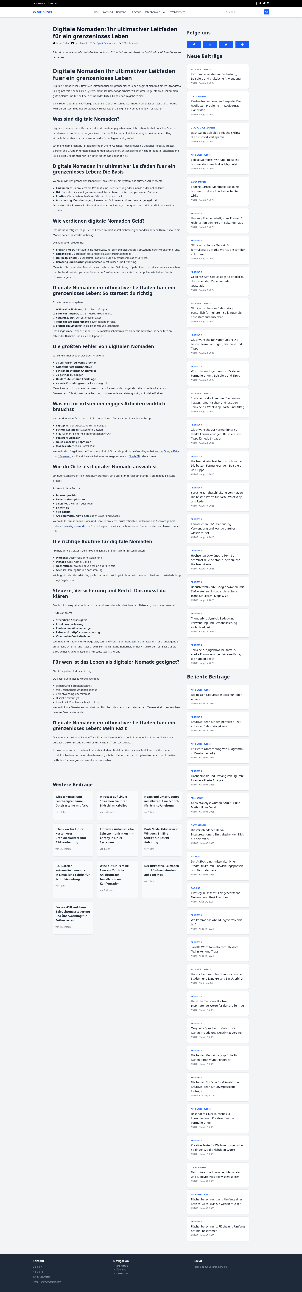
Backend (121, 12)
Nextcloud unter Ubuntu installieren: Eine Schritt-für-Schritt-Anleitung (161, 801)
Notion (158, 451)
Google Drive (171, 451)
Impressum (39, 3)
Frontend (107, 12)
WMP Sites (42, 11)
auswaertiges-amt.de (72, 526)
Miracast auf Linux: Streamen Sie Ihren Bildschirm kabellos (113, 801)
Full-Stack (135, 12)
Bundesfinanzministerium (140, 641)
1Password (64, 456)
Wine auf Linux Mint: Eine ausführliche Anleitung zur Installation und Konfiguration (114, 874)
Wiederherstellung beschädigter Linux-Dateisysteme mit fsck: (72, 801)
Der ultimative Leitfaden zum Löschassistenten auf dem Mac (161, 870)
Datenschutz (123, 1273)
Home (95, 12)
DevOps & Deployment (104, 43)
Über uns (53, 3)
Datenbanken (152, 12)
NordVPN (134, 456)
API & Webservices (174, 12)
